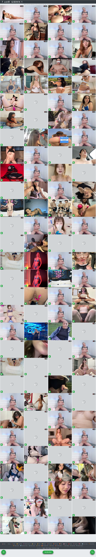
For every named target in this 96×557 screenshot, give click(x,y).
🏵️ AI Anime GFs (45, 545)
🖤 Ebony (9, 543)
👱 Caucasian (19, 543)
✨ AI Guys (52, 545)
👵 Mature (34, 543)
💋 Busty (70, 543)
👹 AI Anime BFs (58, 545)
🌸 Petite (65, 543)
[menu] (3, 552)
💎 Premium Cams (24, 545)
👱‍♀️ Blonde (44, 543)
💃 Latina (13, 543)
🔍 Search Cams (79, 545)
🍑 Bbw (60, 543)
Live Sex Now (48, 552)
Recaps (50, 548)
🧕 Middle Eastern (27, 543)
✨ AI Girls (38, 545)
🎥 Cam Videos (66, 545)
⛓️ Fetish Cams (32, 545)
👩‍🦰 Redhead (55, 543)
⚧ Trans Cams (16, 545)
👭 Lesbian (75, 543)
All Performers (54, 548)
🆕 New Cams (85, 543)
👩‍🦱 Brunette (49, 543)
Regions (44, 548)
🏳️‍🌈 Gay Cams (91, 543)
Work (47, 548)
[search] (92, 552)
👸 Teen (39, 543)
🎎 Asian (3, 543)
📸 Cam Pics (72, 545)
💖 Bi (80, 543)
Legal (58, 548)
